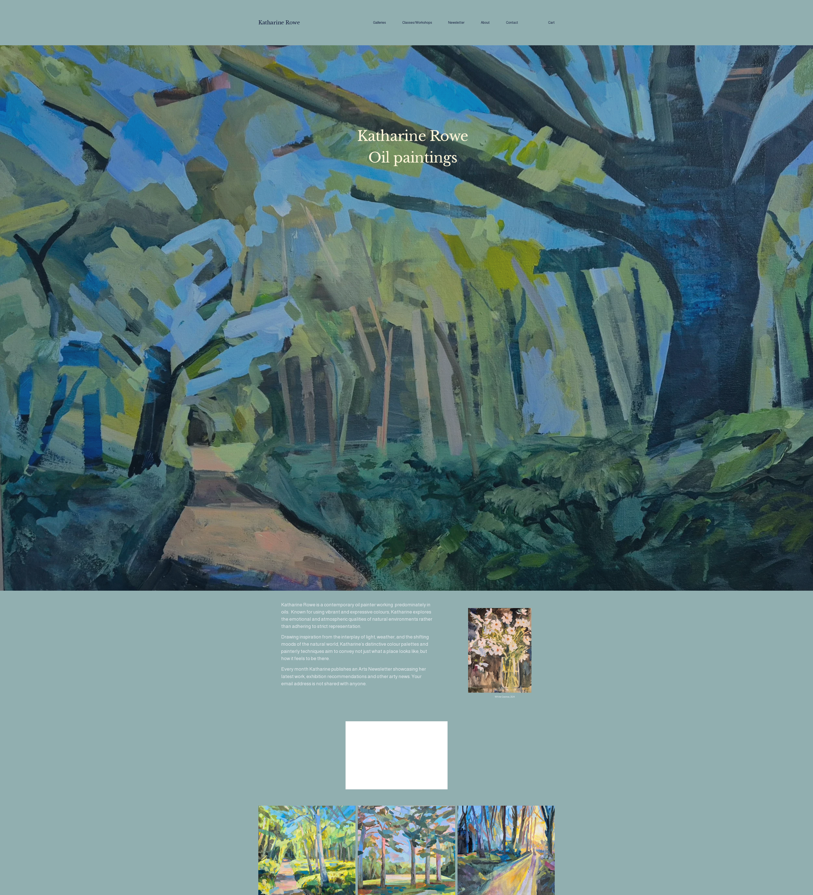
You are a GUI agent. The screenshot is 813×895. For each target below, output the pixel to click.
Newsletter (456, 22)
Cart (551, 22)
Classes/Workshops (417, 22)
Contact (512, 22)
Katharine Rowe (279, 22)
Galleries (379, 22)
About (485, 22)
